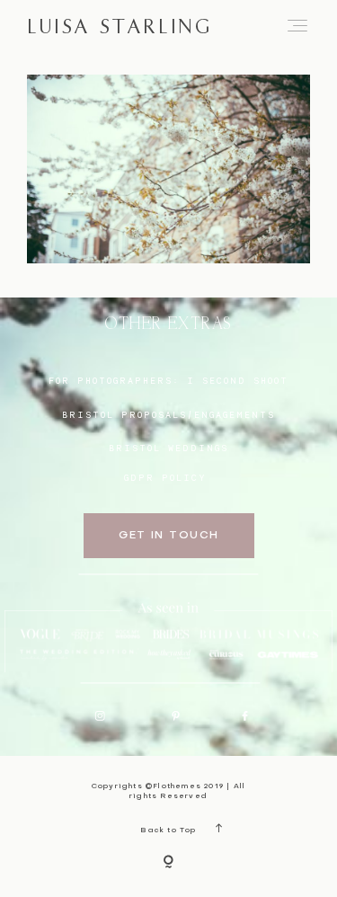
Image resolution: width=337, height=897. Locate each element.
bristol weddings (168, 447)
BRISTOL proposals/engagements (168, 414)
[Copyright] (168, 863)
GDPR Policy (165, 477)
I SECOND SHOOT (237, 380)
